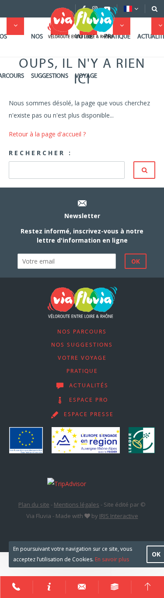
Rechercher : (40, 153)
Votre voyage (86, 57)
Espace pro (88, 400)
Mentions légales (76, 504)
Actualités (88, 386)
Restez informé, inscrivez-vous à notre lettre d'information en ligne (82, 235)
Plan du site (33, 504)
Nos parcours (82, 332)
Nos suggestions (49, 57)
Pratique (117, 37)
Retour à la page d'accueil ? (47, 134)
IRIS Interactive (118, 516)
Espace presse (89, 415)
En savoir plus (112, 559)
